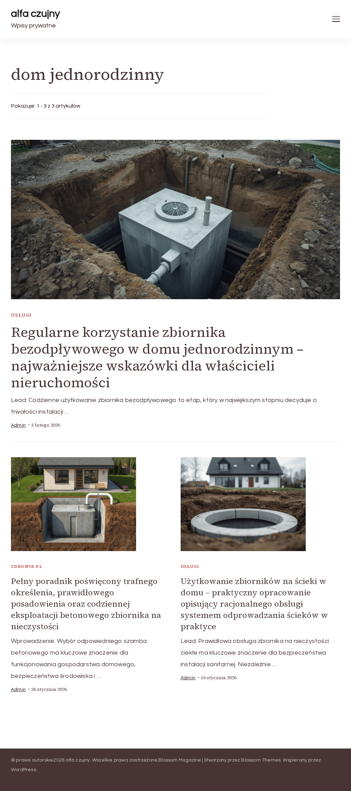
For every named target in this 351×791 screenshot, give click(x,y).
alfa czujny (35, 13)
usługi (21, 315)
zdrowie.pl (27, 566)
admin (18, 425)
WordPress (23, 769)
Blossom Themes (261, 760)
